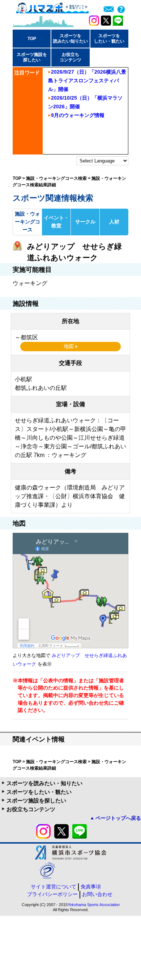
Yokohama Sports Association (94, 904)
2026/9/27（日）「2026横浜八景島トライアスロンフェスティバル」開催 (87, 80)
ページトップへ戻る (118, 818)
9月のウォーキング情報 (77, 115)
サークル (85, 222)
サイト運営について (53, 886)
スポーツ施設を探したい (36, 800)
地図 (69, 346)
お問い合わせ (97, 894)
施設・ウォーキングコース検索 (56, 178)
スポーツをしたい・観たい (39, 792)
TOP (31, 38)
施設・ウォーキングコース (27, 221)
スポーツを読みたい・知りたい (44, 783)
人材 (114, 222)
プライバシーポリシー (52, 894)
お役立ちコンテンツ (31, 809)
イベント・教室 (56, 222)
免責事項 (91, 886)
